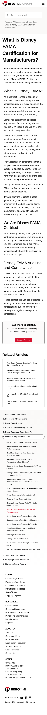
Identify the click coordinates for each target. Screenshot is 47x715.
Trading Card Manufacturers (17, 539)
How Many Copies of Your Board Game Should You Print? (22, 454)
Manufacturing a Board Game (25, 22)
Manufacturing (11, 619)
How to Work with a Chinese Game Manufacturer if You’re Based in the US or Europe (22, 481)
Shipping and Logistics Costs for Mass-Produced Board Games (21, 379)
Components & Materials (16, 585)
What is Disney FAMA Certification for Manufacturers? (21, 511)
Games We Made (12, 636)
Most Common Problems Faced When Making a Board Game (24, 489)
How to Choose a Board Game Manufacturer (24, 520)
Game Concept (11, 606)
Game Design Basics (14, 579)
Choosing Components (15, 609)
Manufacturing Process (15, 589)
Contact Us (10, 653)
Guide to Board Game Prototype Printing (22, 442)
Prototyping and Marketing (16, 616)
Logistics (9, 623)
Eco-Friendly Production (15, 643)
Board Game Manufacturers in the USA (21, 516)
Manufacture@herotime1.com (18, 678)
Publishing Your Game (15, 582)
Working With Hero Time (16, 535)
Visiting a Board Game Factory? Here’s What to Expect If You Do (24, 474)
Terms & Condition (13, 646)
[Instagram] (30, 697)
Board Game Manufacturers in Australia (22, 524)
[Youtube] (21, 697)
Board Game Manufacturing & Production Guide (22, 544)
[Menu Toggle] (43, 3)
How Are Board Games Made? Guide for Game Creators (22, 504)
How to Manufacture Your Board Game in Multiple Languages (22, 447)
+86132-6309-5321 (13, 675)
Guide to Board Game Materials (19, 499)
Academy (9, 22)
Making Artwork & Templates (17, 612)
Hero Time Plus (12, 640)
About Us (9, 633)
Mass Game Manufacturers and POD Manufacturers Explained (21, 529)
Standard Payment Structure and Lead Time (23, 549)
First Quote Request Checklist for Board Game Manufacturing (22, 364)
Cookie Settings (12, 650)
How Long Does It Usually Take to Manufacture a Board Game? (19, 460)
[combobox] (23, 15)
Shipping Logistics (13, 596)
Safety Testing (11, 592)
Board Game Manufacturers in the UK (21, 495)
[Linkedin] (25, 697)
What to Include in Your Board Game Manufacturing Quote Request (21, 372)
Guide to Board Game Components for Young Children (24, 467)
